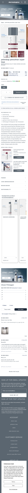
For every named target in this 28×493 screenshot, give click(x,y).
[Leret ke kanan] (26, 54)
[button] (3, 2)
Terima (13, 481)
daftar (14, 427)
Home (2, 22)
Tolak (13, 485)
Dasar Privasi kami (8, 478)
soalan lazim (14, 444)
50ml (4, 87)
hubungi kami (14, 440)
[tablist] (14, 305)
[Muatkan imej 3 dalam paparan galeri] (21, 54)
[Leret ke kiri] (1, 54)
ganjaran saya (14, 424)
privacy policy (20, 407)
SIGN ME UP (14, 395)
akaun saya (14, 421)
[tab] (4, 305)
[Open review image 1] (4, 330)
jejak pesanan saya (14, 431)
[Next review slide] (25, 73)
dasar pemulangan (14, 450)
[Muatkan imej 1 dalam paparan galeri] (7, 54)
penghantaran (14, 447)
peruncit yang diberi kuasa (14, 454)
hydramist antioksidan (9, 217)
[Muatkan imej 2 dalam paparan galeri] (14, 54)
